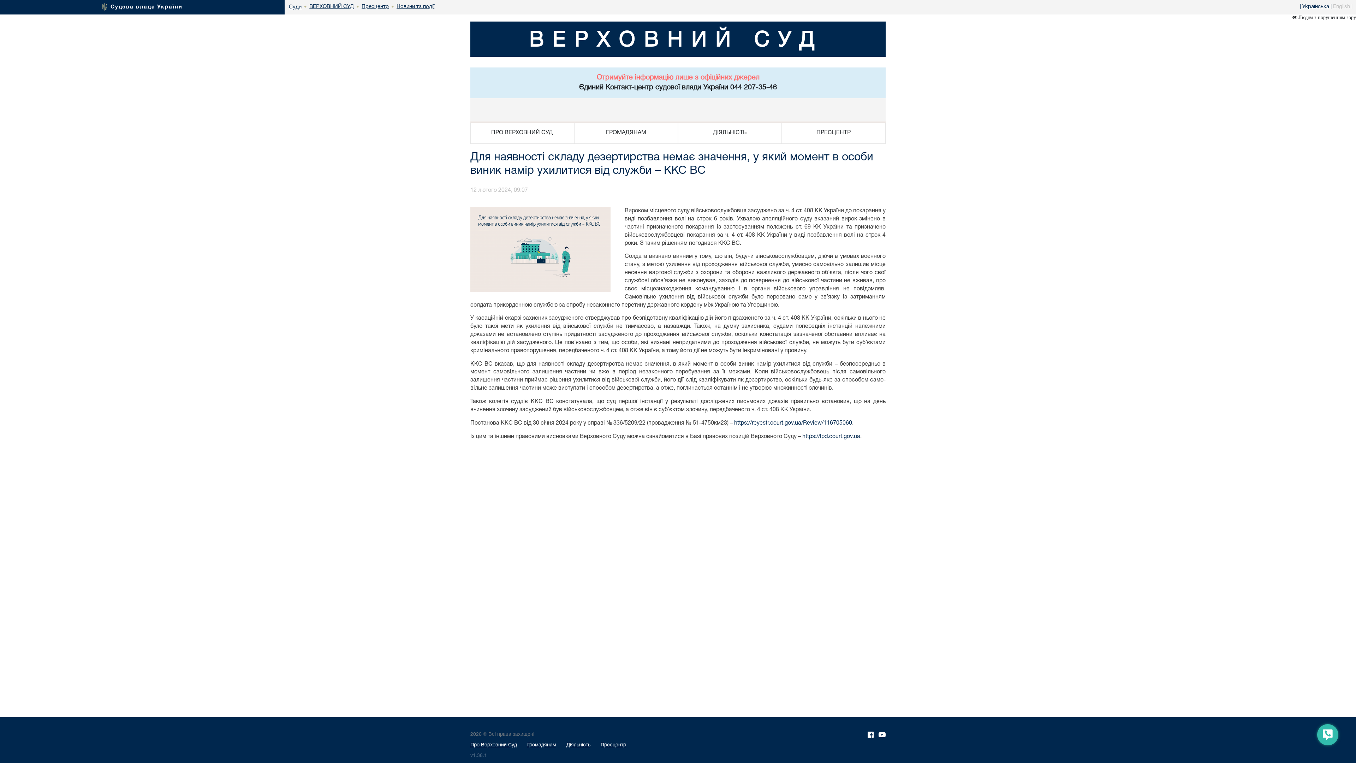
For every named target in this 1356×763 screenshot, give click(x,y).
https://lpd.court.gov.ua (831, 436)
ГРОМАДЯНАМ (626, 132)
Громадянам (541, 745)
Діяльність (578, 745)
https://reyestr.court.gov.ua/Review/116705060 (793, 423)
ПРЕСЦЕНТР (833, 132)
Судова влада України (147, 7)
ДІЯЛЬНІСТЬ (730, 132)
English (1341, 6)
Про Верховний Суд (493, 745)
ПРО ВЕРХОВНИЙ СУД (522, 132)
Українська (1315, 6)
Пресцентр (613, 745)
